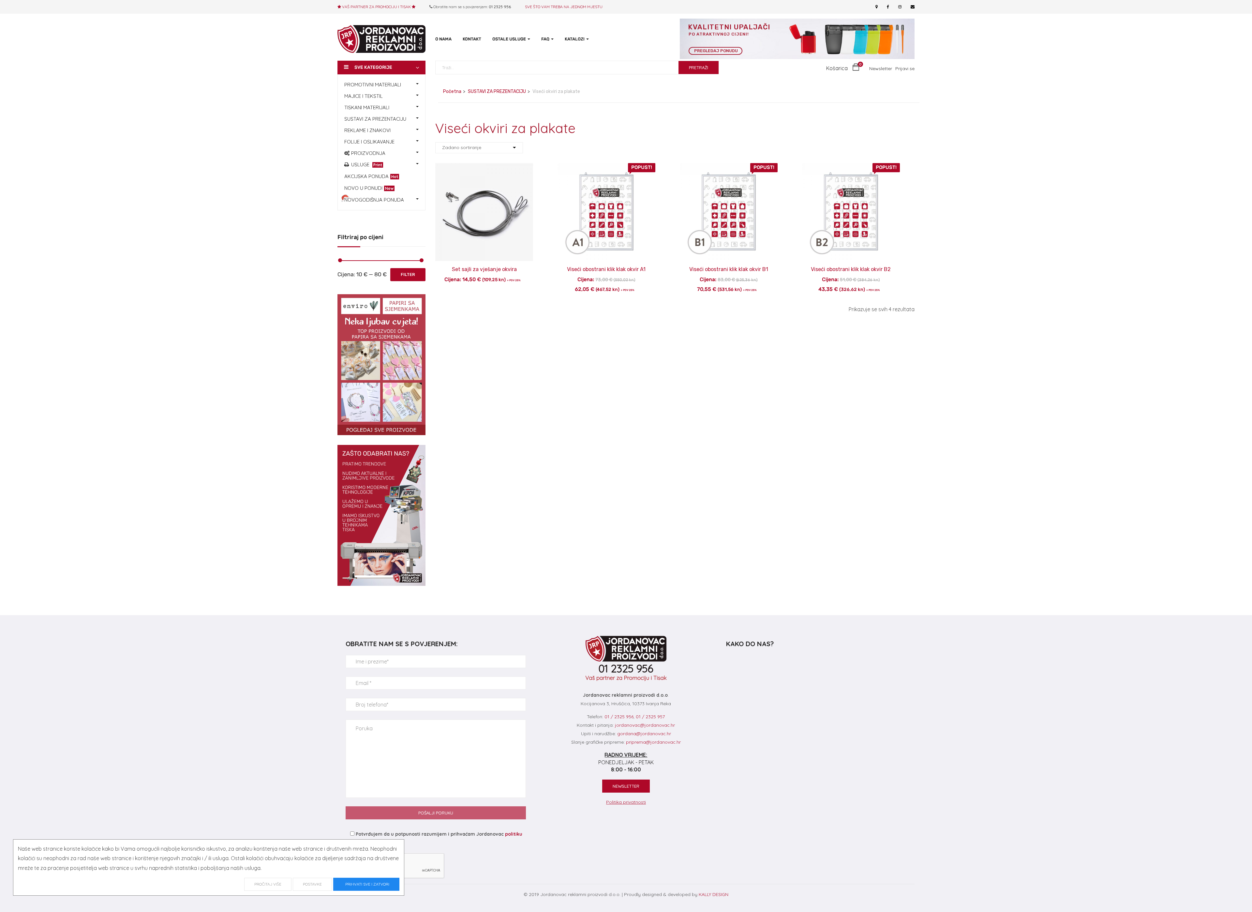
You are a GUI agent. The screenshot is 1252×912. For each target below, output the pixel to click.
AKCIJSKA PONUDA (371, 176)
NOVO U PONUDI (369, 188)
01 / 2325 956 (618, 717)
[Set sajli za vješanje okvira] (484, 167)
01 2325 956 (500, 6)
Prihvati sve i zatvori (366, 884)
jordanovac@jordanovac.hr (645, 725)
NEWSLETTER (626, 786)
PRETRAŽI (698, 67)
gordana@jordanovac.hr (644, 734)
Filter (408, 274)
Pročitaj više (267, 884)
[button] (842, 68)
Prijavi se (905, 68)
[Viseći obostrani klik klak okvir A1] (606, 167)
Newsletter (880, 68)
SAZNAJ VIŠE (484, 264)
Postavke (312, 884)
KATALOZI (575, 39)
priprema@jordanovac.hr (653, 742)
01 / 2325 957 (650, 717)
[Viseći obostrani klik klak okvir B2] (851, 167)
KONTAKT (472, 39)
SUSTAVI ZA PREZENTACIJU (497, 91)
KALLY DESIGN (713, 894)
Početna (452, 91)
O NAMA (443, 39)
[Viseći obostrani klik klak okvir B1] (729, 167)
